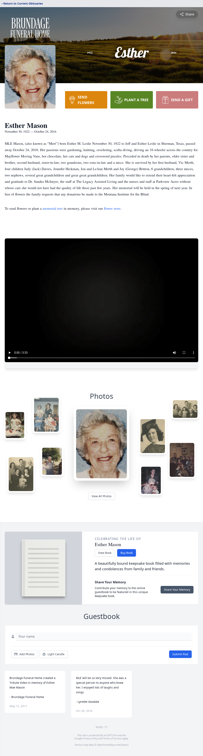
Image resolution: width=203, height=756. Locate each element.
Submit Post (180, 654)
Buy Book (127, 553)
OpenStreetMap (106, 744)
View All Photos (102, 496)
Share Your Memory (177, 589)
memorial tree (53, 208)
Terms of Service (112, 738)
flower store (112, 208)
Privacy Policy (90, 738)
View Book (104, 553)
